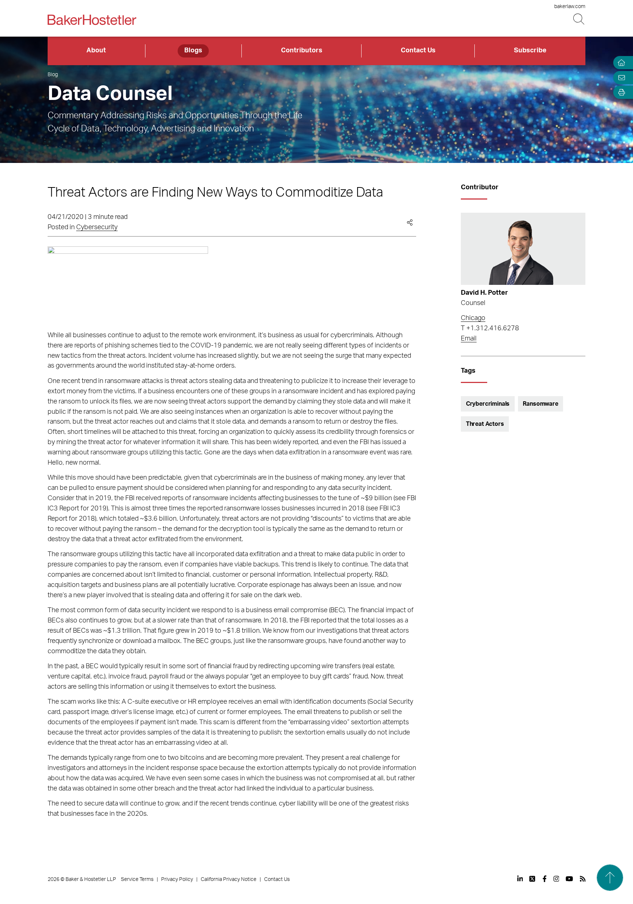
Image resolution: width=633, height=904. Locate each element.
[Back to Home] (92, 20)
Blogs (193, 50)
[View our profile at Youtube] (569, 878)
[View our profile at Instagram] (556, 878)
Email (469, 338)
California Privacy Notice (228, 879)
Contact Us (418, 50)
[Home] (619, 63)
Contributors (301, 50)
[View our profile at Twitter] (532, 878)
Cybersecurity (97, 227)
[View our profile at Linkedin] (520, 878)
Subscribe (530, 50)
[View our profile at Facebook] (545, 878)
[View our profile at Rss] (583, 878)
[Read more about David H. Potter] (523, 249)
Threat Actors (485, 424)
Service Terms (137, 879)
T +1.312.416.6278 (490, 328)
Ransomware (540, 404)
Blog (53, 74)
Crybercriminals (488, 404)
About (96, 50)
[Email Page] (619, 77)
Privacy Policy (177, 879)
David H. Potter (484, 293)
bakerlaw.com (569, 6)
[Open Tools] (619, 92)
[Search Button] (579, 19)
